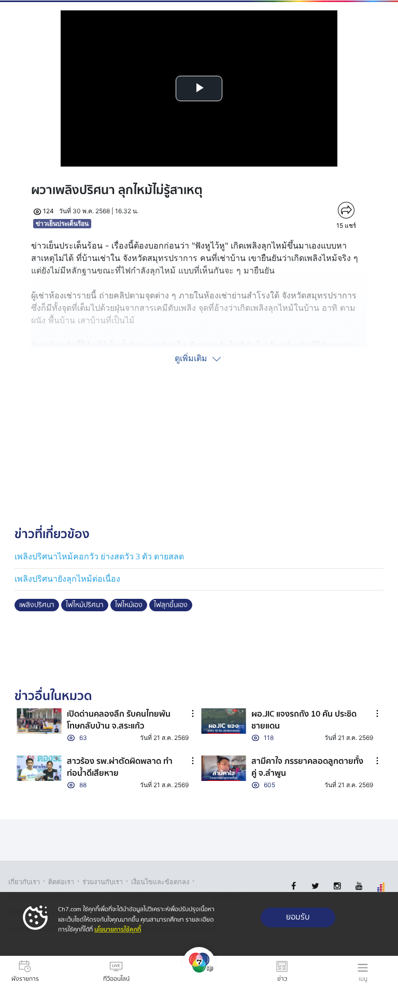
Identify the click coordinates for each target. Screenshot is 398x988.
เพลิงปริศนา (36, 605)
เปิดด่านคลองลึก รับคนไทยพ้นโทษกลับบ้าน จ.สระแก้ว (118, 719)
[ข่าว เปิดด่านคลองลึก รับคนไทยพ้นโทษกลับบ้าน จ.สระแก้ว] (39, 721)
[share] (346, 210)
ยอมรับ (298, 917)
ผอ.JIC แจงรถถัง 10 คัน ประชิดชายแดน (304, 719)
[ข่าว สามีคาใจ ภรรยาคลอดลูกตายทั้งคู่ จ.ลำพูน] (223, 768)
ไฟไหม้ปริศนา (85, 605)
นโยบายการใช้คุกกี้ (117, 930)
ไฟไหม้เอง (129, 605)
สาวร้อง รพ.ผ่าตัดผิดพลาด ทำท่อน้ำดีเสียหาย (120, 766)
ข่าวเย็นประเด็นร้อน (62, 223)
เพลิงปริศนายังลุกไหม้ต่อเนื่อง (67, 578)
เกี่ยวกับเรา (24, 882)
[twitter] (315, 886)
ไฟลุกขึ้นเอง (171, 605)
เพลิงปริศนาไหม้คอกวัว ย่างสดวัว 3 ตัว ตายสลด (99, 556)
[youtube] (359, 886)
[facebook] (294, 886)
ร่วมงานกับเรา (102, 882)
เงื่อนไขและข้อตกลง (160, 882)
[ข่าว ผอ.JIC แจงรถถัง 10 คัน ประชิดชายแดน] (223, 721)
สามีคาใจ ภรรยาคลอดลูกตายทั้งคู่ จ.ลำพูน (307, 766)
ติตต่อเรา (61, 882)
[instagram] (337, 886)
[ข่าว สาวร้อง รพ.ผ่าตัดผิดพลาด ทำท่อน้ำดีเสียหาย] (39, 768)
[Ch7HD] (199, 972)
